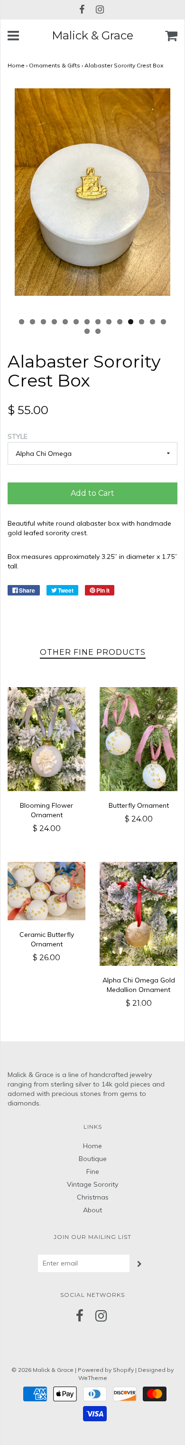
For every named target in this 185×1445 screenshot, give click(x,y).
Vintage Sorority (92, 1184)
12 (141, 321)
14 (163, 321)
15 (87, 331)
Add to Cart (92, 493)
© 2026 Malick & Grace (42, 1369)
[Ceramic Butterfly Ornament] (46, 891)
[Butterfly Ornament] (138, 739)
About (92, 1210)
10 (119, 321)
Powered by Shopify (106, 1369)
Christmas (93, 1197)
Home (16, 65)
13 (152, 321)
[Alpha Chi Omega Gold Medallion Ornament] (138, 914)
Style (18, 436)
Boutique (93, 1158)
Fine (92, 1171)
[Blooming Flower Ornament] (46, 739)
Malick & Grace (92, 35)
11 (130, 321)
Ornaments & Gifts (54, 65)
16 (98, 331)
